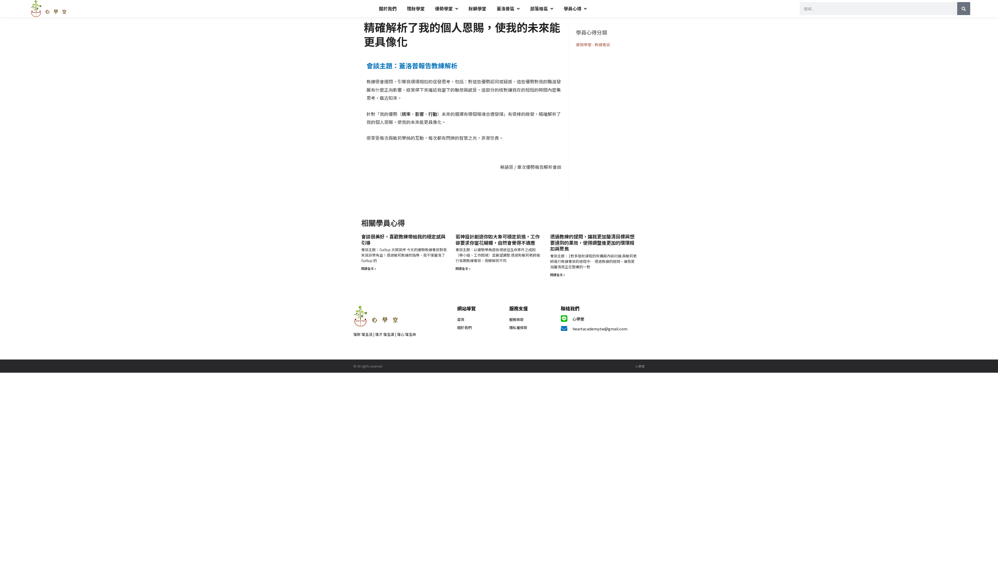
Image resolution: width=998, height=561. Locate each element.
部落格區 (539, 8)
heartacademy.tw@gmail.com (600, 328)
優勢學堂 (444, 8)
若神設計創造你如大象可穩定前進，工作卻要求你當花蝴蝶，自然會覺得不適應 (498, 239)
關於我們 (388, 8)
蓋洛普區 (505, 8)
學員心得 (572, 8)
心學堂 (578, 319)
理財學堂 (416, 8)
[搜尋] (963, 8)
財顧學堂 (477, 8)
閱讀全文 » (368, 268)
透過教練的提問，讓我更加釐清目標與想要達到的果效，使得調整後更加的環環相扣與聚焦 (592, 242)
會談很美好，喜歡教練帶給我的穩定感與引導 (403, 239)
